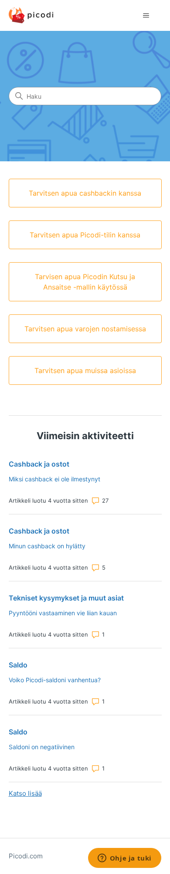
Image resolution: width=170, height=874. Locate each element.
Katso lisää (25, 793)
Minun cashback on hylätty (47, 546)
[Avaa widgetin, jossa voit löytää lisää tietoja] (124, 859)
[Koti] (31, 15)
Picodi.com (26, 856)
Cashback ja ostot (39, 464)
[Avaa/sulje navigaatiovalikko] (146, 16)
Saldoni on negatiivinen (42, 747)
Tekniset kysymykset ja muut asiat (66, 598)
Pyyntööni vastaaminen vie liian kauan (63, 613)
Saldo (18, 665)
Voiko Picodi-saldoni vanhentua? (55, 680)
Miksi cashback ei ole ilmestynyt (54, 479)
